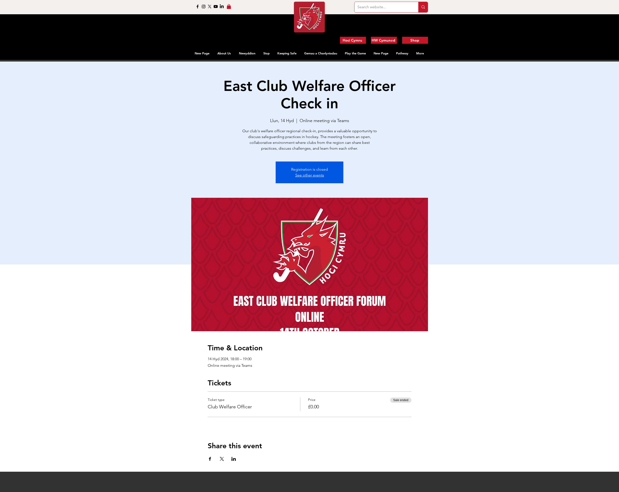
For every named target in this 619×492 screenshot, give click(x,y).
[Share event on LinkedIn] (233, 459)
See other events (309, 175)
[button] (224, 53)
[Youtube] (215, 6)
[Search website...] (423, 7)
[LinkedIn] (221, 6)
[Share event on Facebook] (210, 459)
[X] (209, 6)
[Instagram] (203, 6)
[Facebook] (197, 6)
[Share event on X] (222, 459)
